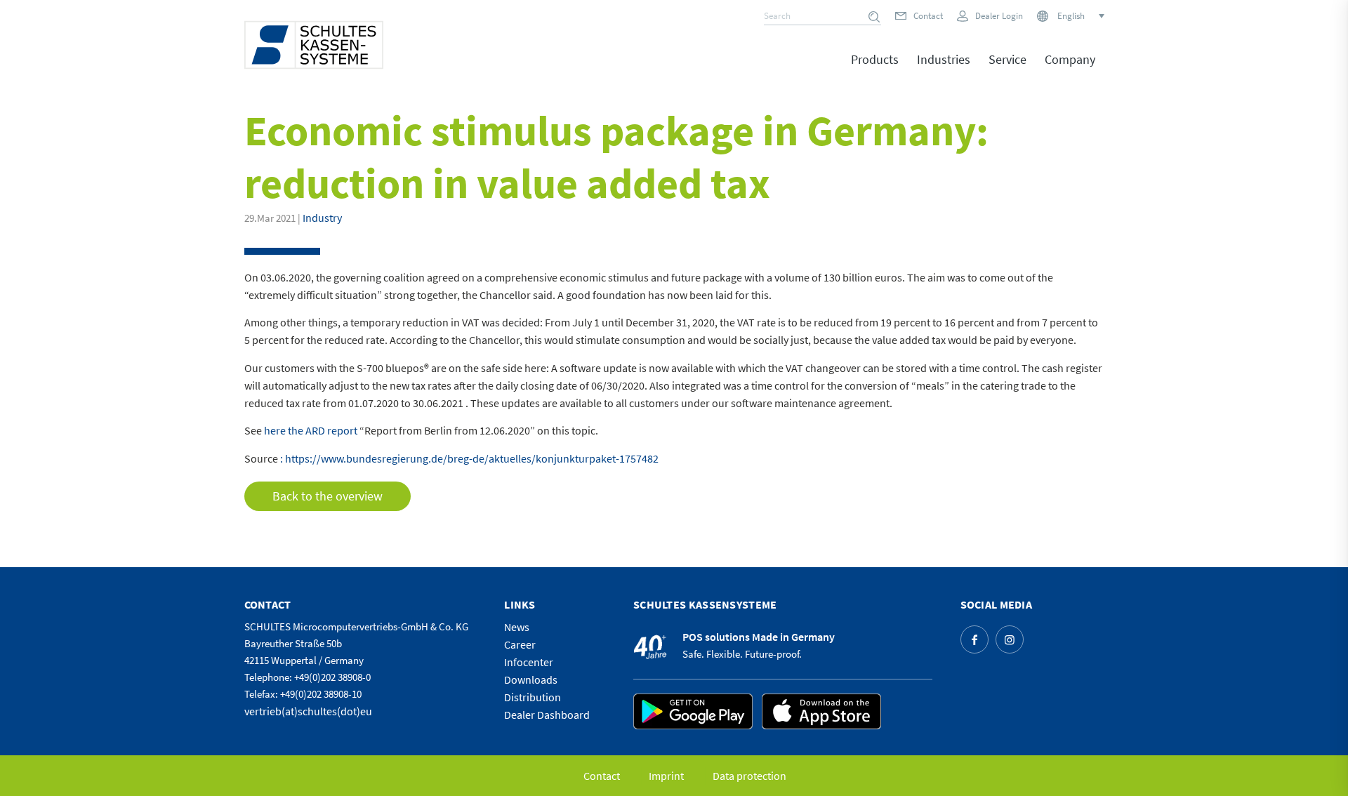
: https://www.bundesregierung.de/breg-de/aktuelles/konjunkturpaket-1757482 (469, 458)
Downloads (530, 679)
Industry (322, 218)
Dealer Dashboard (547, 715)
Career (520, 644)
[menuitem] (875, 69)
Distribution (532, 697)
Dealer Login (999, 16)
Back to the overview (327, 496)
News (516, 627)
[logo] (313, 45)
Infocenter (528, 662)
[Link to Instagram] (1010, 639)
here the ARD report (310, 430)
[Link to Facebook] (974, 639)
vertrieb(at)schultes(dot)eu (308, 711)
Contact (928, 16)
